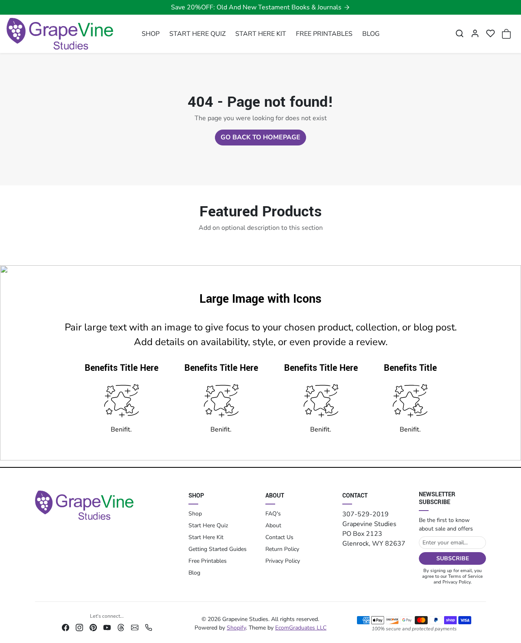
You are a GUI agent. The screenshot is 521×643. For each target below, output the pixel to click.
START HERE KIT (260, 33)
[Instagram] (79, 627)
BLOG (371, 33)
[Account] (475, 33)
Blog (194, 573)
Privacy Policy (282, 561)
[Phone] (148, 627)
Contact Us (279, 537)
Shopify (236, 628)
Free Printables (207, 561)
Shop (195, 513)
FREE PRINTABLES (324, 33)
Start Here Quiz (208, 525)
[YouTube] (107, 627)
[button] (459, 33)
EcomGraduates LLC (300, 628)
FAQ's (273, 513)
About (273, 525)
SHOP (151, 33)
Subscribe (452, 558)
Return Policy (282, 549)
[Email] (135, 627)
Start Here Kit (205, 537)
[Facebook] (65, 627)
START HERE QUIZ (197, 33)
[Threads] (121, 627)
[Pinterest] (93, 627)
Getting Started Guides (217, 549)
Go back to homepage (260, 137)
